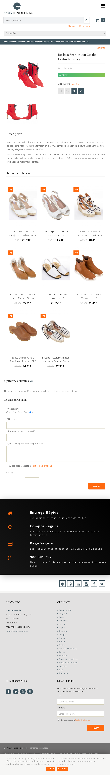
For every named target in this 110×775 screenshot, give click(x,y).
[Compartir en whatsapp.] (70, 584)
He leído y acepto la (32, 465)
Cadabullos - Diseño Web (88, 753)
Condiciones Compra (67, 753)
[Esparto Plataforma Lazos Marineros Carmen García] (56, 331)
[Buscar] (87, 20)
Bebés (62, 641)
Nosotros (63, 620)
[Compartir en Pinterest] (62, 584)
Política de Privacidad (12, 753)
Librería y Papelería (68, 648)
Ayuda (53, 753)
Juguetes (63, 666)
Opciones (62, 769)
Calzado (63, 631)
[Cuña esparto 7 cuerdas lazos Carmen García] (23, 268)
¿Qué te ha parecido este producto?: (25, 443)
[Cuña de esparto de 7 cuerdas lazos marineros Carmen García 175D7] (88, 205)
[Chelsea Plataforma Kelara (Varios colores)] (88, 268)
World (75, 84)
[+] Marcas (72, 26)
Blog (61, 669)
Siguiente (101, 47)
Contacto (63, 673)
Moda (62, 627)
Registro (63, 613)
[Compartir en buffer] (86, 584)
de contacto (17, 631)
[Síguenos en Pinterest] (23, 691)
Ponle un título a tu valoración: (22, 431)
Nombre (61, 707)
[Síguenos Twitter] (16, 691)
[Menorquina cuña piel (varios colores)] (56, 268)
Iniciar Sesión (65, 610)
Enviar (96, 728)
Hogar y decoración (68, 662)
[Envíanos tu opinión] (81, 91)
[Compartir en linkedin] (78, 584)
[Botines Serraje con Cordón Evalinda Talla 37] (30, 75)
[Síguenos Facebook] (9, 691)
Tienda (62, 624)
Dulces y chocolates (68, 659)
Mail (59, 695)
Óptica (62, 652)
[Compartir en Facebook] (94, 584)
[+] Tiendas (84, 26)
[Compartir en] (61, 91)
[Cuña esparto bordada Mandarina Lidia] (56, 205)
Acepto (50, 769)
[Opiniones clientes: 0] (74, 91)
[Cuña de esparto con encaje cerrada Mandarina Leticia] (23, 205)
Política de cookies (42, 753)
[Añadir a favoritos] (67, 91)
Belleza (62, 645)
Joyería (62, 638)
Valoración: (13, 408)
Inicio (61, 617)
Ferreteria (63, 655)
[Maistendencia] (18, 8)
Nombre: (12, 419)
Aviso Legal (27, 753)
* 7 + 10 (9, 472)
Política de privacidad (42, 465)
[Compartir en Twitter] (102, 584)
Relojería (63, 634)
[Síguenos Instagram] (30, 691)
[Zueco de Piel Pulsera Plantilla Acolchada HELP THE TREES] (23, 331)
